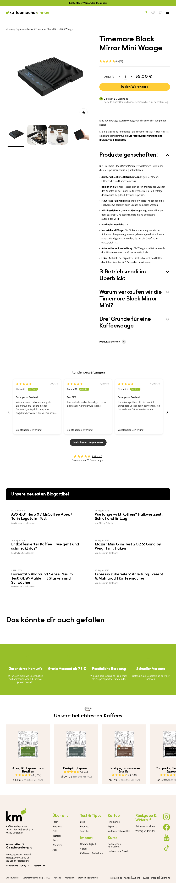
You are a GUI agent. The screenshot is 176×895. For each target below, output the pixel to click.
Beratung (57, 826)
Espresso (112, 826)
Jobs (54, 849)
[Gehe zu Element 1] (16, 136)
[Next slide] (167, 412)
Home (10, 29)
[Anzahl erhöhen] (131, 77)
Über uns (165, 877)
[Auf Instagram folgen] (166, 817)
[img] (24, 384)
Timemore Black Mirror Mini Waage (54, 29)
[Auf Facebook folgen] (166, 827)
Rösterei (56, 835)
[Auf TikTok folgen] (166, 848)
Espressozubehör (25, 29)
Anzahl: (109, 76)
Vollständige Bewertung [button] (29, 429)
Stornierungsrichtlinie (88, 877)
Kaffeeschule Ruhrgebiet (114, 845)
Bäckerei (57, 845)
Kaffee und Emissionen (92, 853)
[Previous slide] (9, 412)
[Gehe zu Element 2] (37, 136)
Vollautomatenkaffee (119, 831)
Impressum (69, 877)
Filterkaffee (114, 821)
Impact (155, 877)
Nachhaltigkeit (88, 844)
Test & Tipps (115, 877)
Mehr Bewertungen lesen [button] (88, 442)
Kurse (146, 877)
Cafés (55, 831)
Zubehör (136, 877)
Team (55, 821)
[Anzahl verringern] (119, 77)
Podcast (84, 826)
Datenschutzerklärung (33, 877)
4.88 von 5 (97, 456)
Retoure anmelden (145, 826)
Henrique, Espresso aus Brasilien (124, 770)
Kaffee (127, 877)
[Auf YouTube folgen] (166, 837)
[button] (107, 61)
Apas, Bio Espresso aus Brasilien (28, 770)
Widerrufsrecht (12, 877)
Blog (82, 821)
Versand (57, 877)
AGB (48, 877)
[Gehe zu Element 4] (79, 136)
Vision (83, 848)
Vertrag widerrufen (145, 831)
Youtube (84, 831)
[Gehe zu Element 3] (58, 136)
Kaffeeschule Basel (118, 851)
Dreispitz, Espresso (76, 768)
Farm (55, 840)
